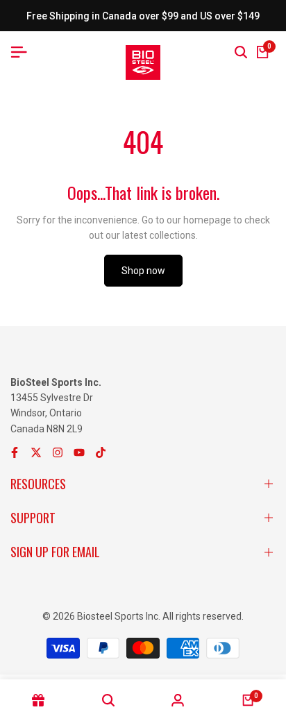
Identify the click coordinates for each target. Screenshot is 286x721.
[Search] (241, 52)
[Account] (178, 700)
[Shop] (38, 700)
